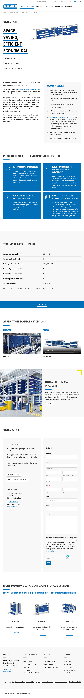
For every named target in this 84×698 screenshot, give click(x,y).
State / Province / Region (68, 475)
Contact (70, 1)
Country (64, 481)
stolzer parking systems (70, 671)
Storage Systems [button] (27, 7)
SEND (48, 563)
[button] (75, 6)
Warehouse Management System (31, 671)
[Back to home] (10, 6)
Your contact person (12, 68)
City (47, 475)
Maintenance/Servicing (52, 664)
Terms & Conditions (47, 682)
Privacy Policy (30, 682)
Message (49, 514)
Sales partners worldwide (17, 480)
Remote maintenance (41, 1)
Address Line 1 (49, 468)
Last (63, 492)
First (47, 492)
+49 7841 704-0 (13, 502)
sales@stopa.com (12, 506)
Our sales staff (14, 475)
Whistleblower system (61, 682)
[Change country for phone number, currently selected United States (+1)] (48, 500)
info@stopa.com (8, 671)
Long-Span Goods (29, 664)
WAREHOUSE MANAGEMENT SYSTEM (29, 89)
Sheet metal (28, 661)
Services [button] (39, 7)
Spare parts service (51, 667)
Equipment (27, 667)
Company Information (18, 682)
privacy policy (50, 551)
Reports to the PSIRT (75, 682)
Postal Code (48, 481)
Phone (48, 496)
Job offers (68, 667)
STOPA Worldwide (70, 664)
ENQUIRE (49, 403)
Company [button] (59, 7)
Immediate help (49, 661)
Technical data (10, 59)
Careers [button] (68, 7)
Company (49, 453)
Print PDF (41, 305)
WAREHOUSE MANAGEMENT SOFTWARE (62, 117)
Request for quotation (57, 1)
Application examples (13, 63)
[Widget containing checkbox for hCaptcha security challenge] (58, 557)
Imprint (38, 682)
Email (48, 505)
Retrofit (49, 7)
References (68, 661)
